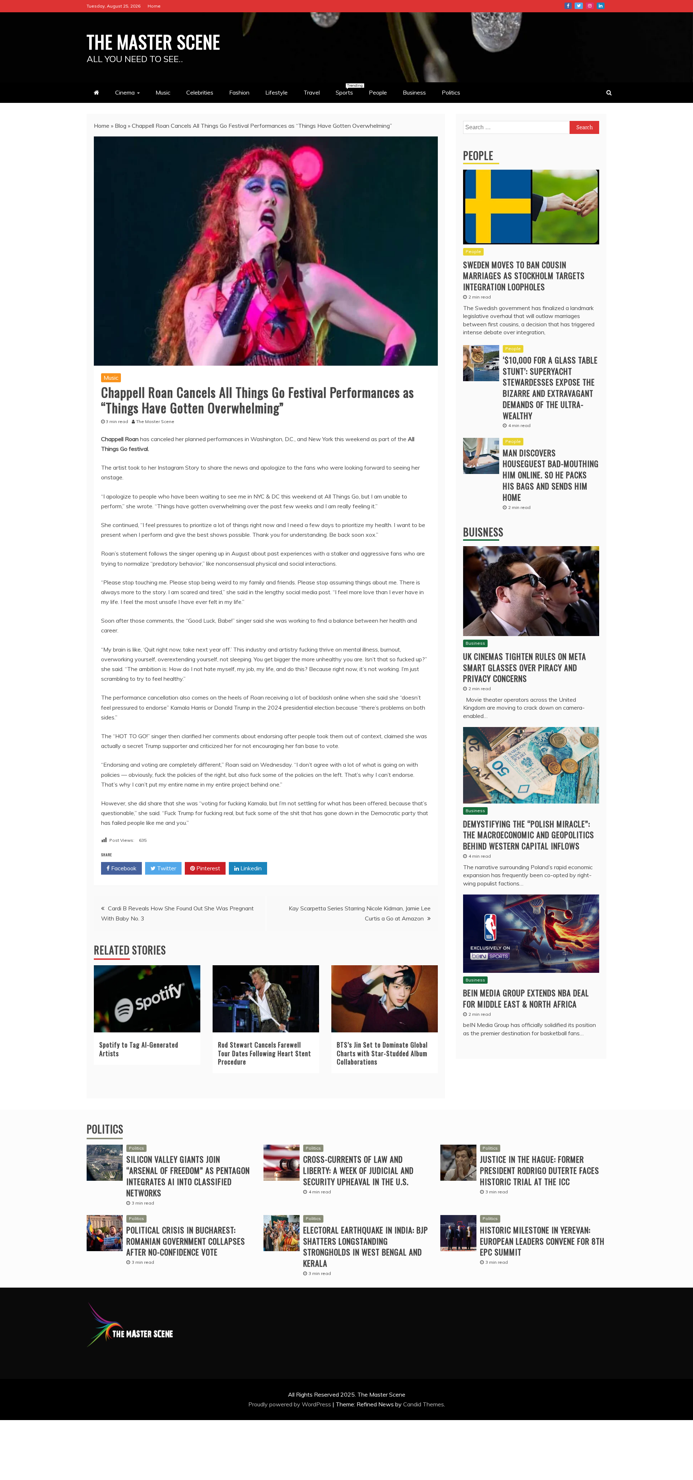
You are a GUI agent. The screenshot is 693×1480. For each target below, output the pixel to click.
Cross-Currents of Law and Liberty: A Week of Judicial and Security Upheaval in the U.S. (358, 1170)
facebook (568, 6)
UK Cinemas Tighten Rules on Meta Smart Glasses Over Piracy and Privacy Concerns (524, 667)
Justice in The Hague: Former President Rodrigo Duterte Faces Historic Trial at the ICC (539, 1170)
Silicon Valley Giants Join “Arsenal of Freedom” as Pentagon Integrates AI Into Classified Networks (188, 1175)
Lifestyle (276, 92)
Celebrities (199, 92)
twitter (579, 6)
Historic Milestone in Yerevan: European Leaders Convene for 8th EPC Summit (542, 1241)
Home (154, 6)
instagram (590, 6)
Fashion (239, 92)
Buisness (483, 531)
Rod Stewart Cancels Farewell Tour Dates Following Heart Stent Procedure (264, 1053)
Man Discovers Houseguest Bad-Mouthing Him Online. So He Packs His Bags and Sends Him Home (551, 475)
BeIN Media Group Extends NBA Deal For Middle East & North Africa (526, 998)
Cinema (125, 92)
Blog (120, 125)
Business (414, 92)
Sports (348, 89)
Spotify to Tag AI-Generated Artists (138, 1049)
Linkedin (250, 868)
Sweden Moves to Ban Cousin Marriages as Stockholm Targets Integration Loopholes (524, 276)
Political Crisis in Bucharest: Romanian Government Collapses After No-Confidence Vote (185, 1241)
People (378, 92)
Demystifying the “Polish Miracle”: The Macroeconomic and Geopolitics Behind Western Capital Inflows (528, 835)
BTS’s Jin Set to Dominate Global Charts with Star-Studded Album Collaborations (382, 1053)
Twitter (166, 868)
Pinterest (207, 868)
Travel (312, 92)
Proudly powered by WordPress (290, 1404)
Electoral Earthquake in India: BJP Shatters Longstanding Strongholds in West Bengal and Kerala (365, 1246)
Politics (451, 92)
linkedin (601, 6)
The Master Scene (153, 41)
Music (163, 92)
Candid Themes (423, 1404)
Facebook (123, 868)
